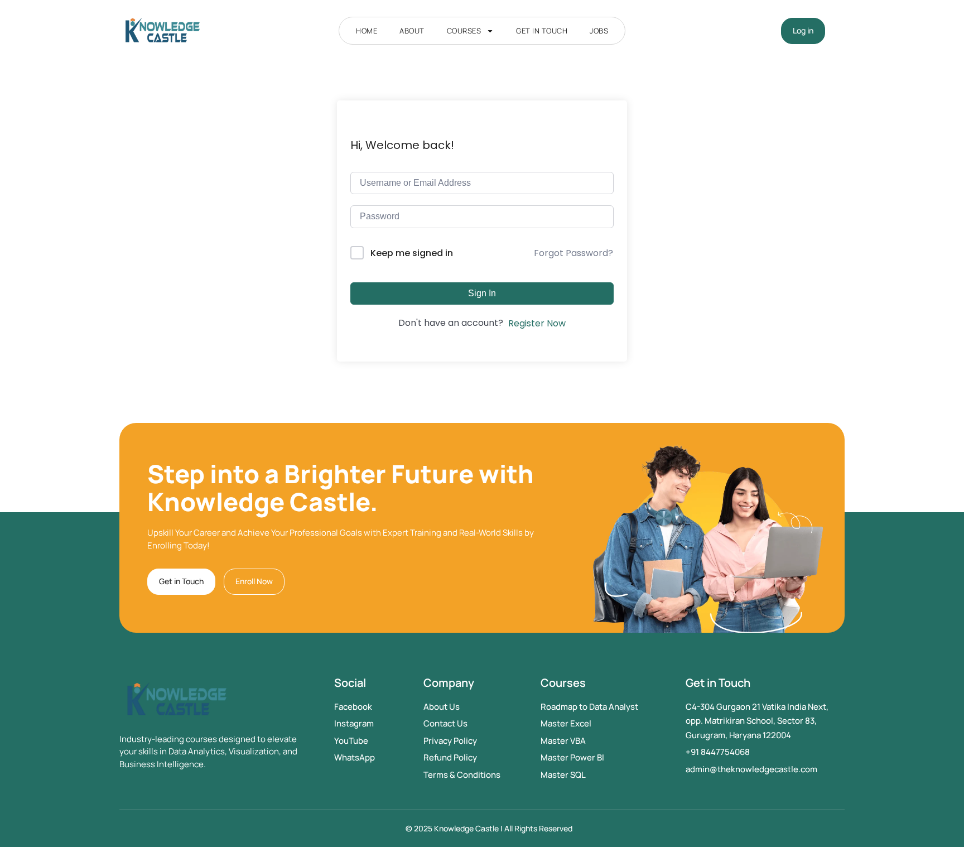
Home (366, 31)
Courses (464, 31)
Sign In (482, 293)
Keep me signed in (411, 253)
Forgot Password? (573, 253)
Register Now (537, 323)
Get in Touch (541, 31)
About (412, 31)
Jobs (599, 31)
